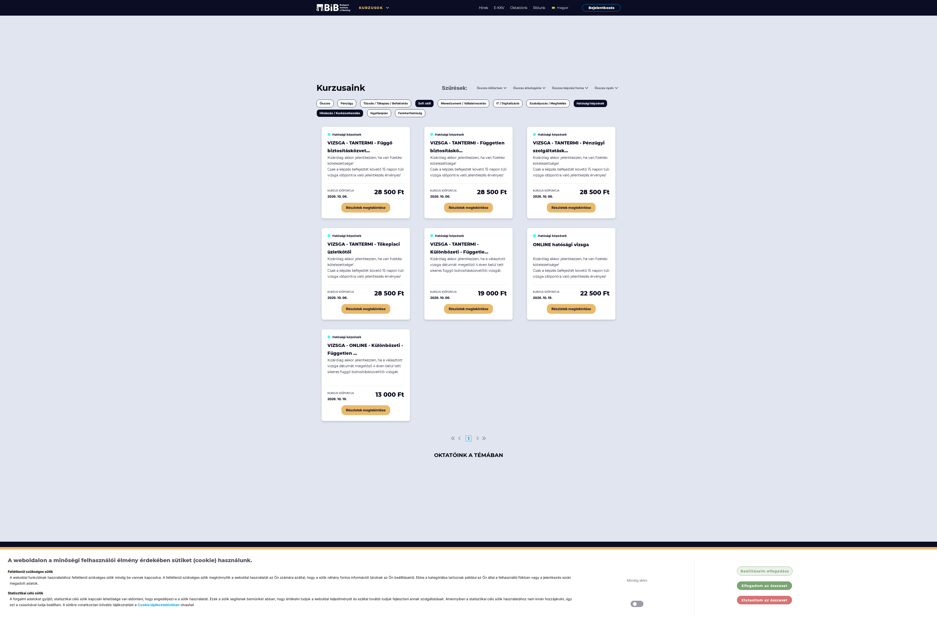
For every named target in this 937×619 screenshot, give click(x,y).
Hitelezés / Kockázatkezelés (340, 113)
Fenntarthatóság (410, 113)
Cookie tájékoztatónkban (159, 605)
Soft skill (424, 103)
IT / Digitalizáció (507, 103)
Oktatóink (518, 8)
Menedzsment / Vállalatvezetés (463, 103)
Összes (325, 103)
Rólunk (539, 8)
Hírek (483, 8)
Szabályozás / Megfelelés (548, 103)
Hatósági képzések (590, 103)
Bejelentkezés (601, 8)
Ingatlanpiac (379, 113)
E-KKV (499, 8)
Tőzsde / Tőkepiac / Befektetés (385, 103)
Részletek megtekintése (366, 207)
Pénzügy (347, 103)
